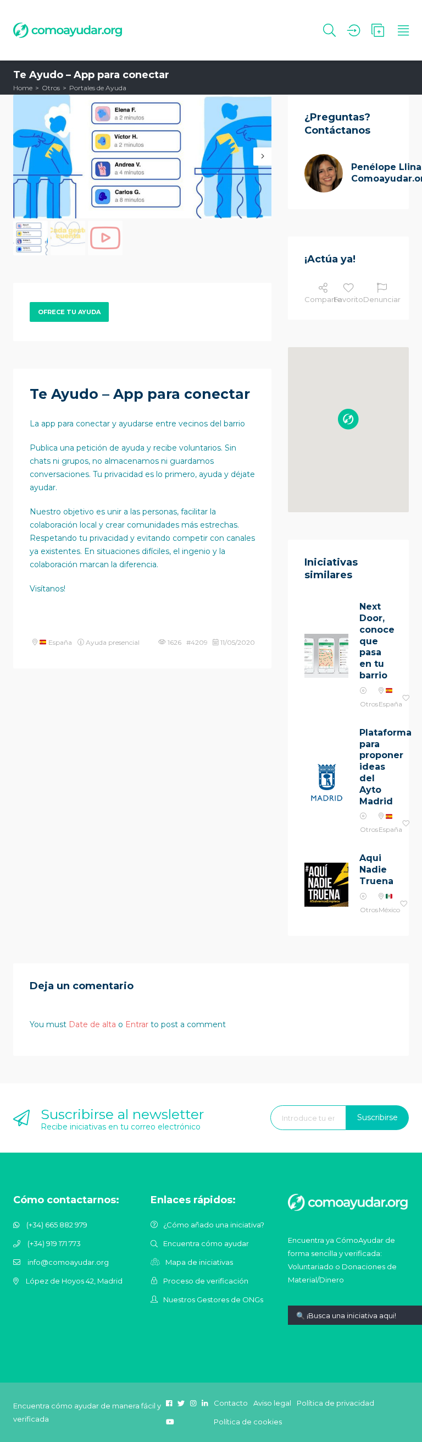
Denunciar (382, 299)
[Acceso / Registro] (353, 30)
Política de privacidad (335, 1403)
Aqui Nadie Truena (375, 869)
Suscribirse (377, 1117)
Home (22, 88)
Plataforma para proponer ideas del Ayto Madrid (375, 767)
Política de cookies (248, 1421)
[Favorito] (406, 698)
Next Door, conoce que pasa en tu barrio (375, 641)
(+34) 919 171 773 (54, 1243)
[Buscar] (329, 30)
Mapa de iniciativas (199, 1262)
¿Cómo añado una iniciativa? (213, 1224)
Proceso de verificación (205, 1280)
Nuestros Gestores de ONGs (213, 1299)
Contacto (231, 1403)
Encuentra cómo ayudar (206, 1243)
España (59, 642)
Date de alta (92, 1024)
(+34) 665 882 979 (56, 1224)
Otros (51, 88)
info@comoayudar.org (68, 1262)
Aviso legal (272, 1403)
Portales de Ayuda (97, 88)
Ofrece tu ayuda (69, 312)
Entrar (136, 1024)
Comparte (323, 299)
